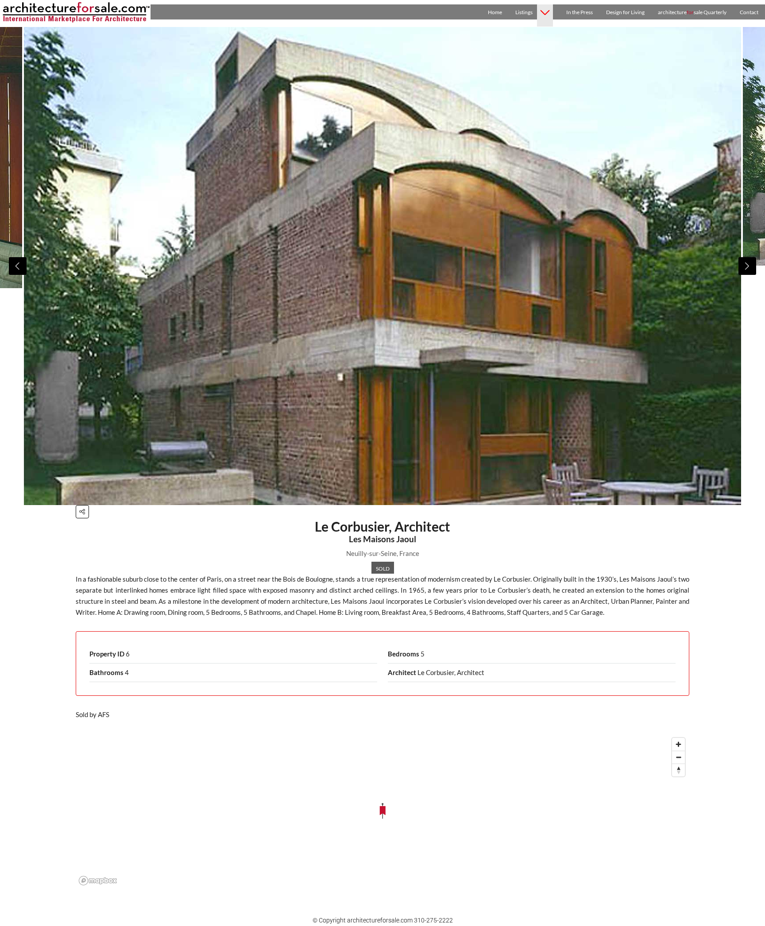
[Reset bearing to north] (678, 770)
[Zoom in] (678, 744)
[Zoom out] (678, 757)
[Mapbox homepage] (97, 881)
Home (495, 12)
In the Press (579, 12)
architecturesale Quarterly (692, 12)
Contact (749, 12)
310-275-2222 (433, 920)
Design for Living (625, 12)
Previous (18, 266)
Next (747, 266)
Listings (524, 12)
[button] (82, 511)
